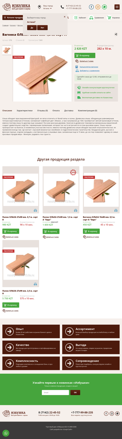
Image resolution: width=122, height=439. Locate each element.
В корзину (84, 55)
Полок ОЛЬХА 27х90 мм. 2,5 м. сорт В (20, 292)
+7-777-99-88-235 (73, 8)
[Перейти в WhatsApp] (104, 7)
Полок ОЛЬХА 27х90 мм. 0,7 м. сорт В (20, 218)
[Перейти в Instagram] (97, 7)
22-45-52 (49, 412)
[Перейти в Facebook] (91, 7)
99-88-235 (82, 412)
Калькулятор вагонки (89, 67)
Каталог (13, 25)
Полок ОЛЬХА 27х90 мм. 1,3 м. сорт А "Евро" (60, 218)
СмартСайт (67, 429)
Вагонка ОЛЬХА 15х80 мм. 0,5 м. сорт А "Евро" (99, 218)
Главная (5, 25)
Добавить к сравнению (89, 70)
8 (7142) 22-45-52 (73, 6)
